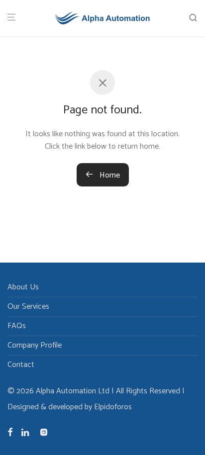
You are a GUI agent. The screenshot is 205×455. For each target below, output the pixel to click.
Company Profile (34, 345)
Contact (20, 364)
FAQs (16, 326)
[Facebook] (9, 432)
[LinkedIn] (25, 432)
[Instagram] (43, 432)
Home (109, 175)
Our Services (28, 306)
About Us (23, 287)
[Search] (193, 18)
